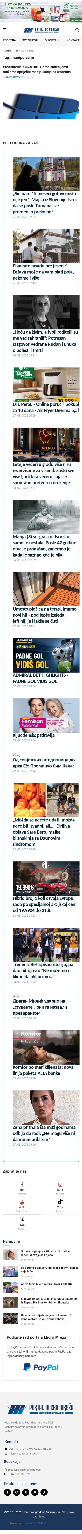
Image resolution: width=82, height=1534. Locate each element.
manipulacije (28, 50)
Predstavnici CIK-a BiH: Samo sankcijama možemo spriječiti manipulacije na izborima (37, 69)
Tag (16, 50)
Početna (9, 40)
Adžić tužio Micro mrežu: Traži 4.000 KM (46, 1284)
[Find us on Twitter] (25, 1492)
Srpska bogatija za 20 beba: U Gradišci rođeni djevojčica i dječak (46, 1253)
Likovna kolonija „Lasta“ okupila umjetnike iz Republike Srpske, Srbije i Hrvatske (49, 1300)
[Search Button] (77, 29)
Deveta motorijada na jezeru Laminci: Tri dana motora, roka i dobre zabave (47, 1317)
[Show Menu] (4, 29)
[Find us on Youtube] (35, 1492)
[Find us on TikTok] (44, 1492)
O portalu (52, 40)
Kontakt (73, 40)
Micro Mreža (13, 77)
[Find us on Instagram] (16, 1492)
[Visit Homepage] (41, 30)
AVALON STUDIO (36, 1523)
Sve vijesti (30, 40)
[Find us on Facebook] (7, 1492)
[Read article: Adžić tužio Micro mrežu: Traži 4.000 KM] (10, 1287)
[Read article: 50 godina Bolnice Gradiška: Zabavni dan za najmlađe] (10, 1271)
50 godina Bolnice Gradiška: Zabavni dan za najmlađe (50, 1269)
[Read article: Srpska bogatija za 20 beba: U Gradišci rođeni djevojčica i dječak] (10, 1254)
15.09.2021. (29, 77)
